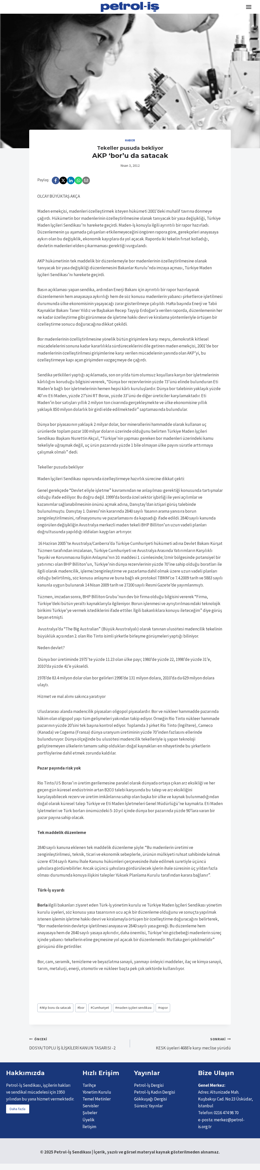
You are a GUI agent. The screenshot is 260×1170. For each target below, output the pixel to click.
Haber (130, 140)
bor (80, 1008)
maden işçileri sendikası (133, 1008)
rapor (163, 1008)
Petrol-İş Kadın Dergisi (154, 1092)
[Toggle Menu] (248, 7)
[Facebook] (55, 180)
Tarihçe (89, 1085)
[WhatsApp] (78, 180)
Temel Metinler (97, 1099)
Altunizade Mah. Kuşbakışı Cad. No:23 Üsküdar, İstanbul (225, 1099)
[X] (63, 180)
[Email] (86, 180)
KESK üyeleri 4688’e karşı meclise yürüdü (193, 1044)
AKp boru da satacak (55, 1008)
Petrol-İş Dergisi (149, 1085)
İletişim (89, 1126)
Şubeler (90, 1112)
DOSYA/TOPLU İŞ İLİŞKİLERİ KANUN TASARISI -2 (72, 1044)
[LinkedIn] (71, 180)
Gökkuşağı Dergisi (150, 1099)
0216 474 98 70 (226, 1112)
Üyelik (88, 1120)
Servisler (91, 1106)
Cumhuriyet (100, 1008)
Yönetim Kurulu (97, 1092)
